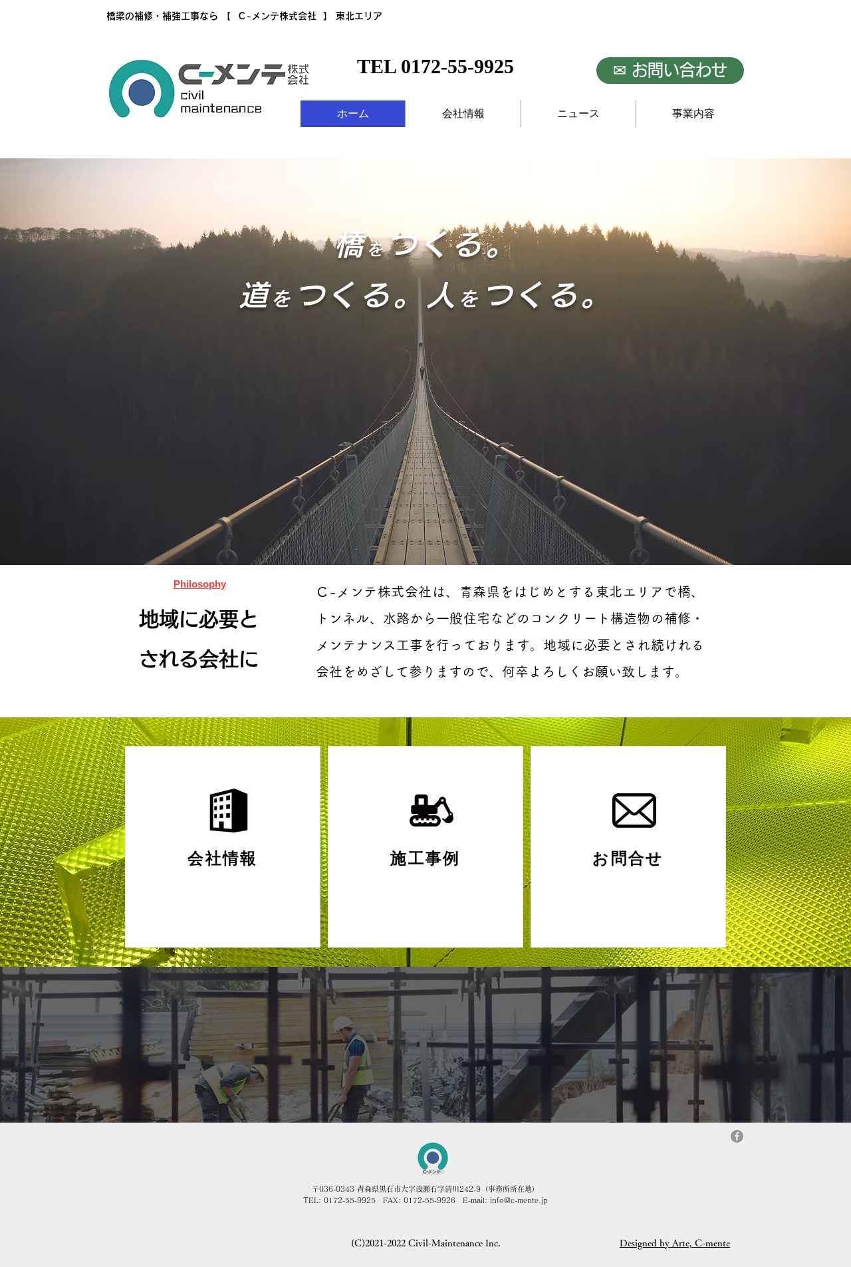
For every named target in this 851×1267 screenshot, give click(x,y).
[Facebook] (737, 1136)
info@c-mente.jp (519, 1200)
